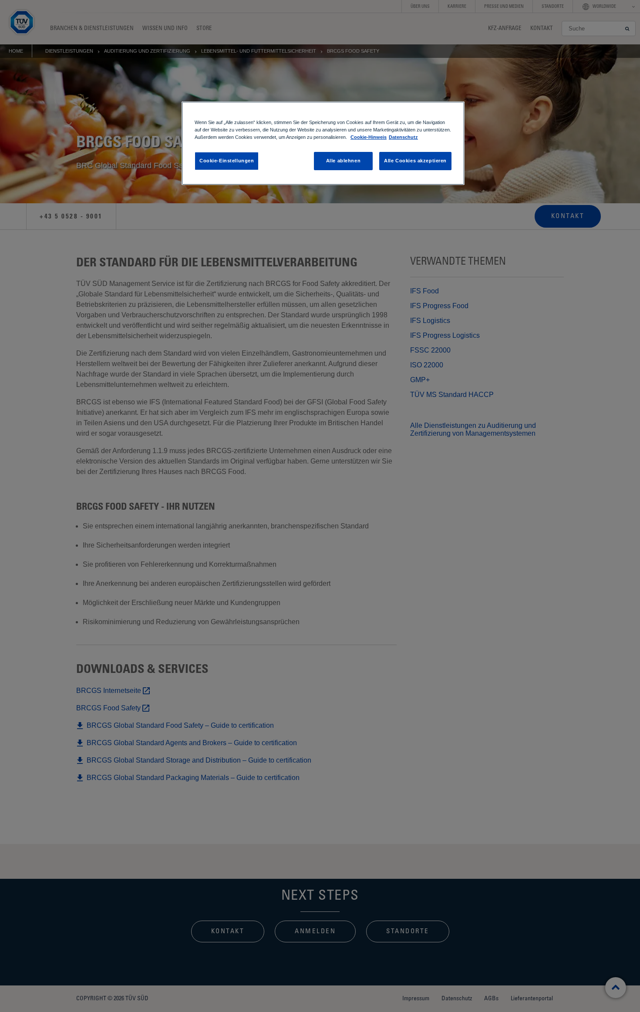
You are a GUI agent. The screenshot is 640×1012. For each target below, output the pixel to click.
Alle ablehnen (343, 160)
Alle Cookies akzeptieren (415, 160)
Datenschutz (403, 137)
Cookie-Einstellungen (226, 160)
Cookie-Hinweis (368, 137)
